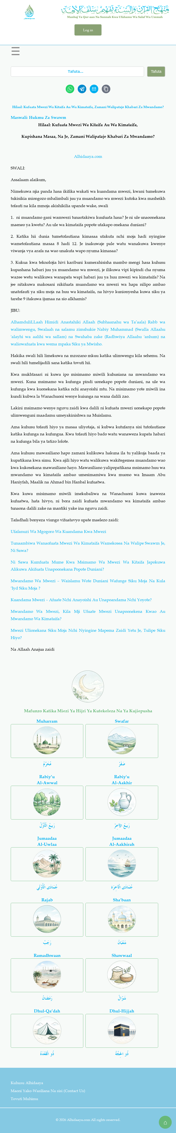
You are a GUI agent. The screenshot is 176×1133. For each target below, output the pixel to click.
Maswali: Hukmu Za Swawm (38, 117)
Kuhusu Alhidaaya (27, 1082)
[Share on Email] (94, 89)
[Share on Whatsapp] (70, 89)
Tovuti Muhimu (24, 1098)
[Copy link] (106, 89)
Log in (88, 30)
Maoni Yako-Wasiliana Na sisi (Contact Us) (48, 1090)
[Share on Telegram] (82, 89)
